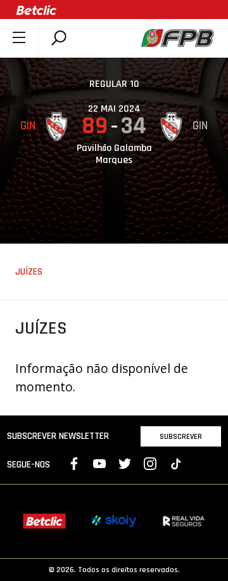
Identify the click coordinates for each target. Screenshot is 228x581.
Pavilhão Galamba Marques (114, 154)
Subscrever (181, 436)
